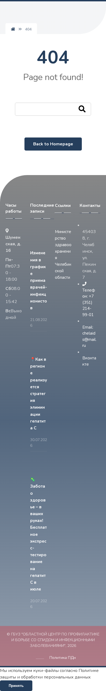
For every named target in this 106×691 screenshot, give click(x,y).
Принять (16, 686)
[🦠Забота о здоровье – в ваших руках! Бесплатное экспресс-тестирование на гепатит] (41, 465)
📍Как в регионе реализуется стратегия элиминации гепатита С (38, 394)
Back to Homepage (53, 144)
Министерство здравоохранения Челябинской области (63, 254)
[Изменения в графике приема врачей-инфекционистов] (41, 238)
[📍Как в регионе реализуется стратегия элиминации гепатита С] (41, 345)
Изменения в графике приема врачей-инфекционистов (38, 280)
